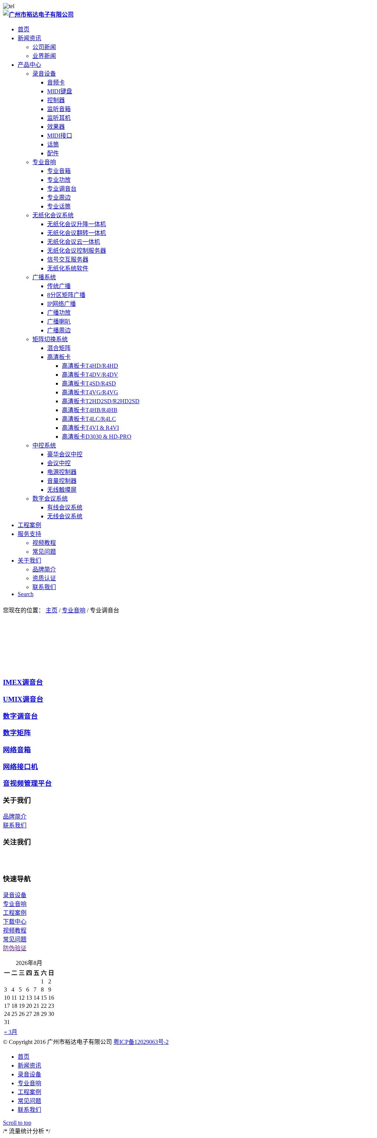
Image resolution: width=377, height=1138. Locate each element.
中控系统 (44, 445)
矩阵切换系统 (50, 339)
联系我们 (15, 825)
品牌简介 (15, 816)
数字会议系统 (50, 498)
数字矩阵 (17, 733)
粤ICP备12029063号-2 (141, 1042)
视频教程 (15, 930)
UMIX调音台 (23, 699)
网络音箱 (17, 750)
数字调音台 (20, 716)
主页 (51, 610)
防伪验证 (15, 948)
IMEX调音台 (23, 682)
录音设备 (44, 73)
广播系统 (44, 277)
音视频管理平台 (27, 783)
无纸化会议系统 (53, 215)
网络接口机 (20, 767)
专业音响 (44, 162)
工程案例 (15, 913)
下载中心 (15, 922)
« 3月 (10, 1032)
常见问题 (15, 939)
